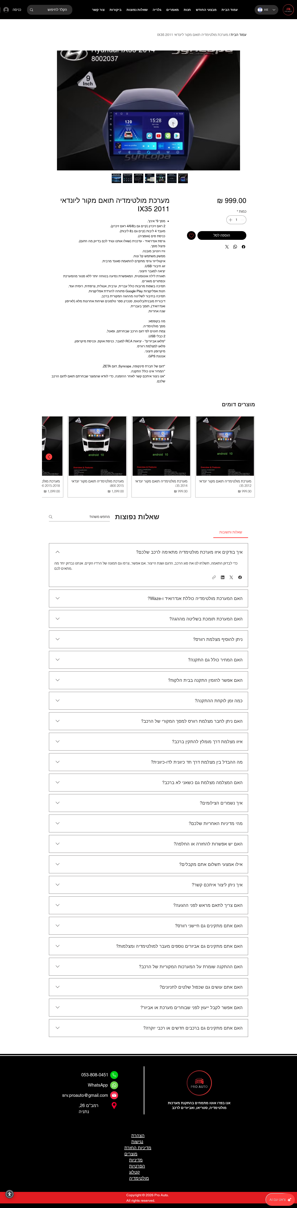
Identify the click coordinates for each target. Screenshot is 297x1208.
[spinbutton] (236, 220)
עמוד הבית (238, 35)
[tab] (230, 532)
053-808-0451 (94, 1074)
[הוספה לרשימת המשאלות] (191, 235)
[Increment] (230, 220)
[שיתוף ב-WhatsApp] (235, 246)
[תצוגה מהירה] (225, 446)
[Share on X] (227, 246)
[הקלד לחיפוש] (31, 10)
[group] (148, 457)
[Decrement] (243, 220)
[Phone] (114, 1075)
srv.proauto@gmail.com (85, 1095)
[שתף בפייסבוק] (243, 246)
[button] (240, 577)
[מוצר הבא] (49, 457)
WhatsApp (98, 1085)
